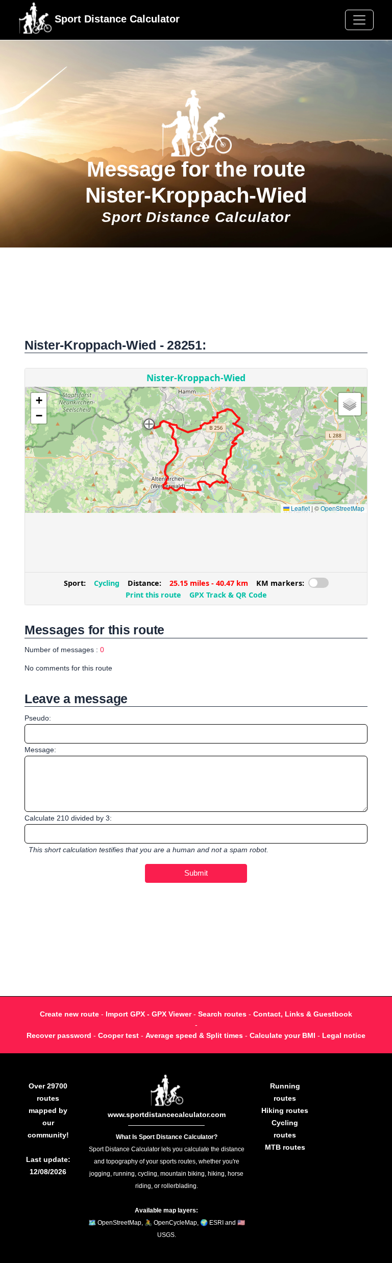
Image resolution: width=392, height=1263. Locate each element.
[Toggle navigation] (359, 20)
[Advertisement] (196, 298)
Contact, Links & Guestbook (302, 1014)
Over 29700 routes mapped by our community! (48, 1110)
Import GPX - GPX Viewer (148, 1014)
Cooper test (118, 1035)
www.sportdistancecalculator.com (167, 1114)
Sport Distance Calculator (116, 18)
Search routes (222, 1014)
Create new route (69, 1014)
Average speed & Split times (194, 1035)
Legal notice (343, 1035)
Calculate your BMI (282, 1035)
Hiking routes (284, 1110)
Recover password (59, 1035)
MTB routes (285, 1147)
